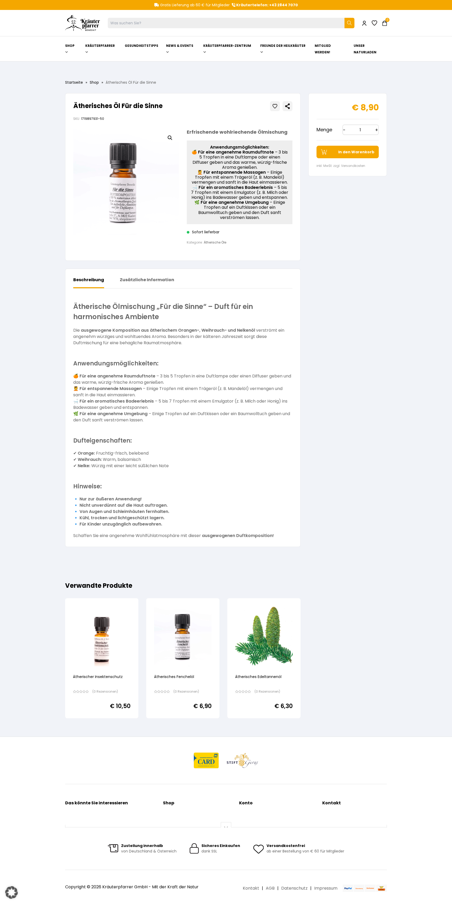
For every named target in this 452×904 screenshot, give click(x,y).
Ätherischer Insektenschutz (98, 676)
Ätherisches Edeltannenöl (258, 676)
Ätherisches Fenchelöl (174, 676)
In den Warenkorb (356, 152)
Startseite (74, 82)
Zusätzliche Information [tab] (147, 280)
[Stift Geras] (242, 760)
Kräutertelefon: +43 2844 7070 (266, 5)
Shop (94, 82)
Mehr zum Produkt (102, 722)
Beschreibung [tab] (88, 280)
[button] (170, 138)
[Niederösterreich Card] (206, 760)
